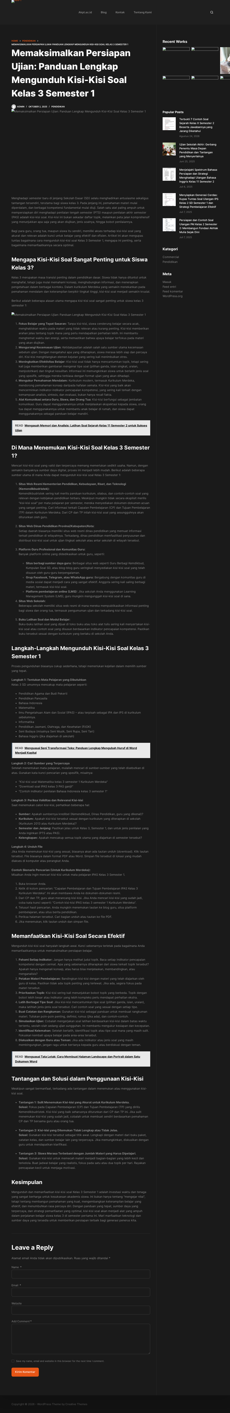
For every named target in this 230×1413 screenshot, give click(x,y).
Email (16, 1285)
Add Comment (22, 1321)
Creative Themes (76, 1404)
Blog (104, 12)
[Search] (211, 12)
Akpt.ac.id (85, 12)
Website (17, 1303)
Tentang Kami (143, 12)
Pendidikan (58, 106)
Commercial (171, 257)
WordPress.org (173, 296)
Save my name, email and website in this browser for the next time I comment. (60, 1361)
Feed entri (169, 286)
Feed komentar (173, 291)
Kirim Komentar (25, 1372)
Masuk (167, 282)
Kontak (120, 12)
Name (17, 1267)
